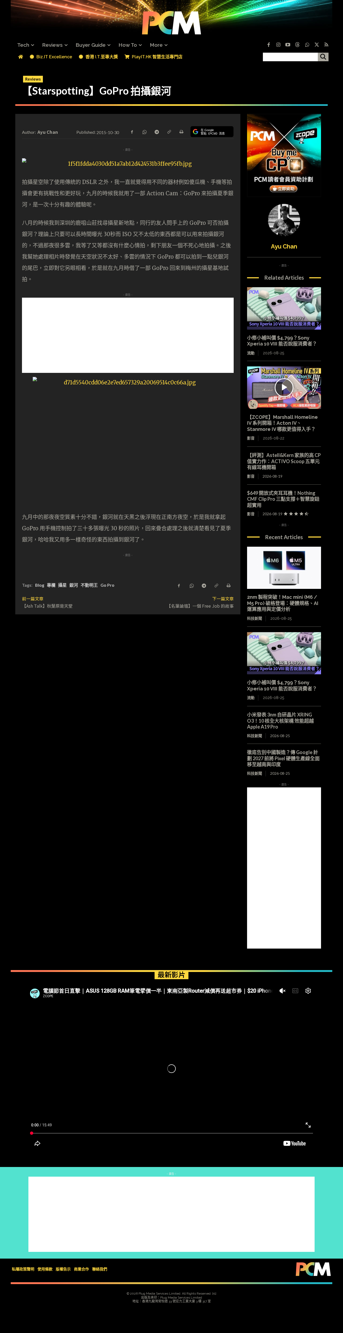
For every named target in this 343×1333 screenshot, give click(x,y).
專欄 (51, 585)
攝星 (62, 585)
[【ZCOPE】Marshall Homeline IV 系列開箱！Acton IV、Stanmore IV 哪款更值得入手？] (284, 387)
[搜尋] (323, 57)
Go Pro (107, 585)
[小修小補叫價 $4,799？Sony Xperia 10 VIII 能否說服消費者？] (284, 308)
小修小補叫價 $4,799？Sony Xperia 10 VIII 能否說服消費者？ (282, 341)
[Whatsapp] (307, 45)
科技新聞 (254, 618)
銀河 (73, 585)
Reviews (33, 79)
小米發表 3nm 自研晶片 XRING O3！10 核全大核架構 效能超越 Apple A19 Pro (280, 721)
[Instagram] (278, 45)
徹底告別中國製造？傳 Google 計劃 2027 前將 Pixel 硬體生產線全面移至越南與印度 (283, 758)
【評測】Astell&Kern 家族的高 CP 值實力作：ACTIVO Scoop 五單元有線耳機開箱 (284, 461)
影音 (251, 438)
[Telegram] (156, 131)
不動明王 (89, 585)
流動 (251, 353)
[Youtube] (288, 45)
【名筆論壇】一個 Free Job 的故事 (200, 606)
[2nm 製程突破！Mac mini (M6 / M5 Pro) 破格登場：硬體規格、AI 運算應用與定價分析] (284, 568)
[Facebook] (268, 45)
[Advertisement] (128, 335)
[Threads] (297, 45)
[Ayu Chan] (284, 220)
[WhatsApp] (144, 131)
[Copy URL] (168, 131)
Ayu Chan (48, 132)
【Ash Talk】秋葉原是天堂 (47, 606)
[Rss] (326, 45)
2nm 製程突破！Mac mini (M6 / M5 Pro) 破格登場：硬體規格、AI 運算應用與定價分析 (282, 603)
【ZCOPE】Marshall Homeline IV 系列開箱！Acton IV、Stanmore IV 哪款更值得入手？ (282, 423)
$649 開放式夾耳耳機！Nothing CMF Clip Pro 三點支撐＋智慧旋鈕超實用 (283, 499)
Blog (39, 585)
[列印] (181, 131)
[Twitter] (317, 45)
